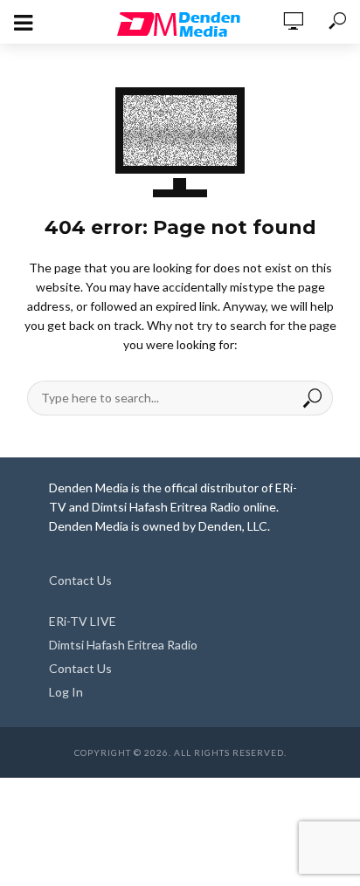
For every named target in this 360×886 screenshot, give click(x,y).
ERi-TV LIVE (82, 621)
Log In (66, 691)
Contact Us (80, 580)
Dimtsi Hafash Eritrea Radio (123, 644)
